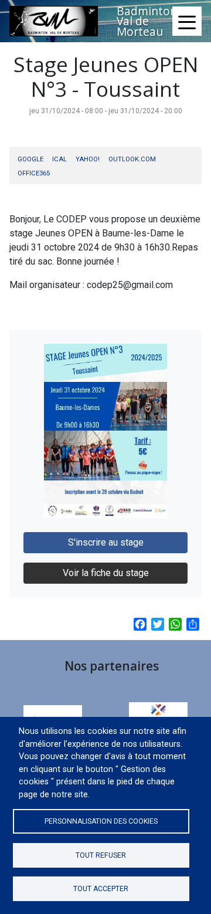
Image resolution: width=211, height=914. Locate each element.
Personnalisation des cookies (101, 821)
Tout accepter (100, 889)
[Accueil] (53, 21)
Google (30, 159)
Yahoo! (88, 159)
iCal (59, 159)
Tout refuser (101, 855)
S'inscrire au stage (106, 542)
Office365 (34, 173)
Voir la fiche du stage (106, 572)
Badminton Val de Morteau (147, 21)
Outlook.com (132, 159)
